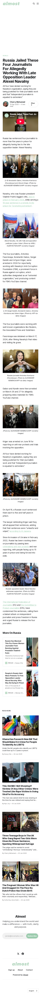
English (31, 991)
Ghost (25, 975)
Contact (29, 970)
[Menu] (38, 3)
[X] (18, 954)
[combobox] (33, 991)
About (20, 970)
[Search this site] (34, 3)
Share (33, 104)
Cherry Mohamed (17, 102)
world (5, 55)
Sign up (11, 970)
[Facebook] (23, 954)
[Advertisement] (20, 28)
